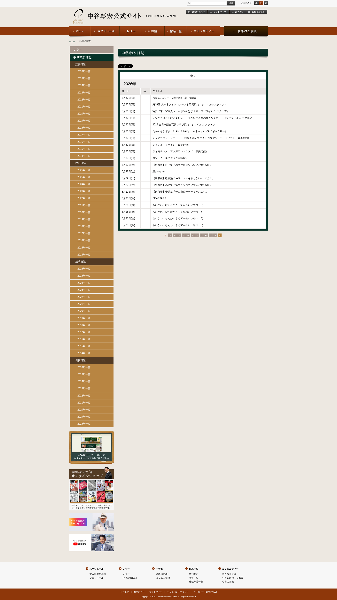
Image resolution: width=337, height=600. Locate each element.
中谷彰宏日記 (130, 577)
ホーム (72, 41)
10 (206, 235)
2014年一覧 (83, 155)
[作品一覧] (176, 27)
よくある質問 (163, 577)
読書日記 (80, 64)
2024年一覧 (83, 85)
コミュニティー (230, 568)
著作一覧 (193, 577)
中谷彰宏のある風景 (232, 577)
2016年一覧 (83, 141)
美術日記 (80, 360)
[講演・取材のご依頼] (245, 27)
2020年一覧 (83, 113)
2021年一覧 (83, 106)
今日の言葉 (228, 581)
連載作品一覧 (196, 581)
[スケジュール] (105, 27)
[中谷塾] (153, 27)
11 (210, 235)
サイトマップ (155, 592)
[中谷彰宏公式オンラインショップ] (91, 468)
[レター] (130, 27)
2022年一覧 (83, 99)
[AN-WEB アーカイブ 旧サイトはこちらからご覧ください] (91, 432)
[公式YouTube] (91, 535)
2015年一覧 (83, 148)
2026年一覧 (83, 71)
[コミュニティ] (203, 27)
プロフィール (97, 577)
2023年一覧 (83, 92)
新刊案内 (193, 574)
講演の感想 (162, 574)
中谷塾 (159, 568)
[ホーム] (79, 27)
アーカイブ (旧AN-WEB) (205, 592)
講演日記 (80, 261)
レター (126, 568)
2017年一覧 (83, 134)
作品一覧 (193, 568)
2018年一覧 (83, 127)
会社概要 (124, 592)
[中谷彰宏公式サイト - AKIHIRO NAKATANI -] (125, 12)
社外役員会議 (229, 574)
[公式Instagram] (91, 515)
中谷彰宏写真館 (98, 574)
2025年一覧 (83, 78)
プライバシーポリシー (178, 592)
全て (192, 75)
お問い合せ (139, 592)
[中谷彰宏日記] (92, 55)
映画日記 (80, 162)
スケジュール (97, 568)
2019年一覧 (83, 120)
